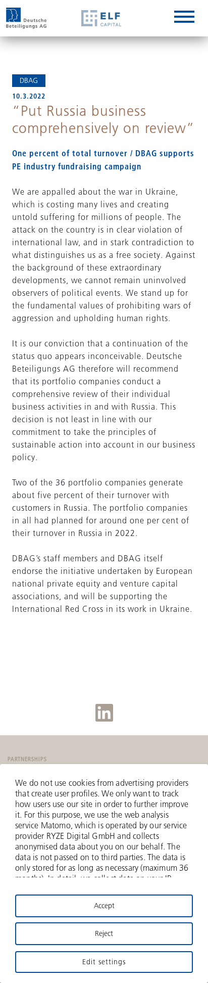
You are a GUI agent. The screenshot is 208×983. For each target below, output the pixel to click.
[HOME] (26, 18)
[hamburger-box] (184, 18)
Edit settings (104, 961)
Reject (104, 933)
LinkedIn (104, 713)
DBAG (29, 80)
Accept (104, 905)
